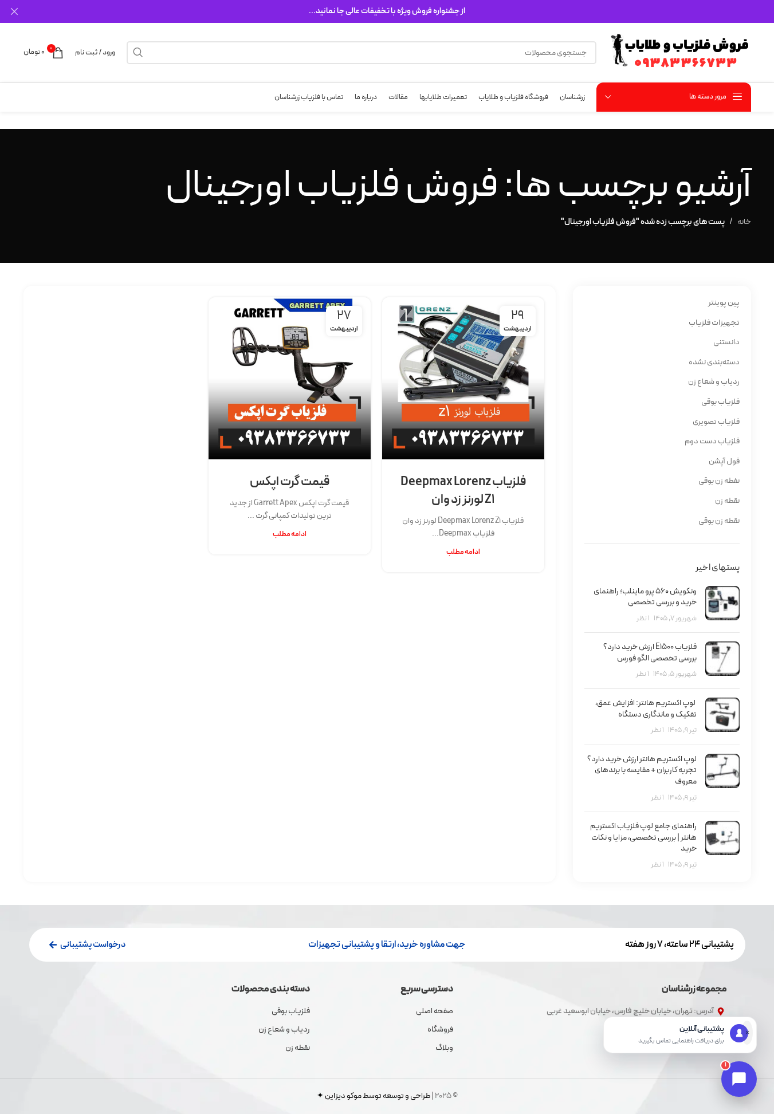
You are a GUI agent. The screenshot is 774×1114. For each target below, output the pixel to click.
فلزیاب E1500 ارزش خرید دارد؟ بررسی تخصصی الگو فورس (650, 652)
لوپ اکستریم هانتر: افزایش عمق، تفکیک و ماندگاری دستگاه (646, 709)
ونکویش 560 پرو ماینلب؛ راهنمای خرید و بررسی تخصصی (645, 597)
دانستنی (726, 342)
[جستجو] (138, 52)
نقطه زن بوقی (719, 521)
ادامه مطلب (463, 551)
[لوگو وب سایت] (679, 52)
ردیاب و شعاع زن (714, 382)
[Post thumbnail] (722, 605)
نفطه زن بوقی (719, 481)
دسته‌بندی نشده (714, 362)
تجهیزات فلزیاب (714, 323)
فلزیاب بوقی (720, 402)
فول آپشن (724, 461)
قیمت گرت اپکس (289, 482)
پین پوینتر (724, 303)
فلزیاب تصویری (716, 422)
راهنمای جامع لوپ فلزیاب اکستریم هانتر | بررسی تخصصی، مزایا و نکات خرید (643, 837)
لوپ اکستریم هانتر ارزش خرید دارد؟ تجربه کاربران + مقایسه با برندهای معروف (642, 770)
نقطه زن (727, 501)
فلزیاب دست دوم (712, 441)
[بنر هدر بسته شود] (14, 11)
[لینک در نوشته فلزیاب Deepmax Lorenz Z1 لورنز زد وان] (463, 378)
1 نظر (643, 618)
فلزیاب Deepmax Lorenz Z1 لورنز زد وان (463, 491)
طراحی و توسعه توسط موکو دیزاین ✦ (373, 1096)
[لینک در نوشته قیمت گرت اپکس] (290, 378)
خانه (744, 222)
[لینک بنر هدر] (387, 11)
